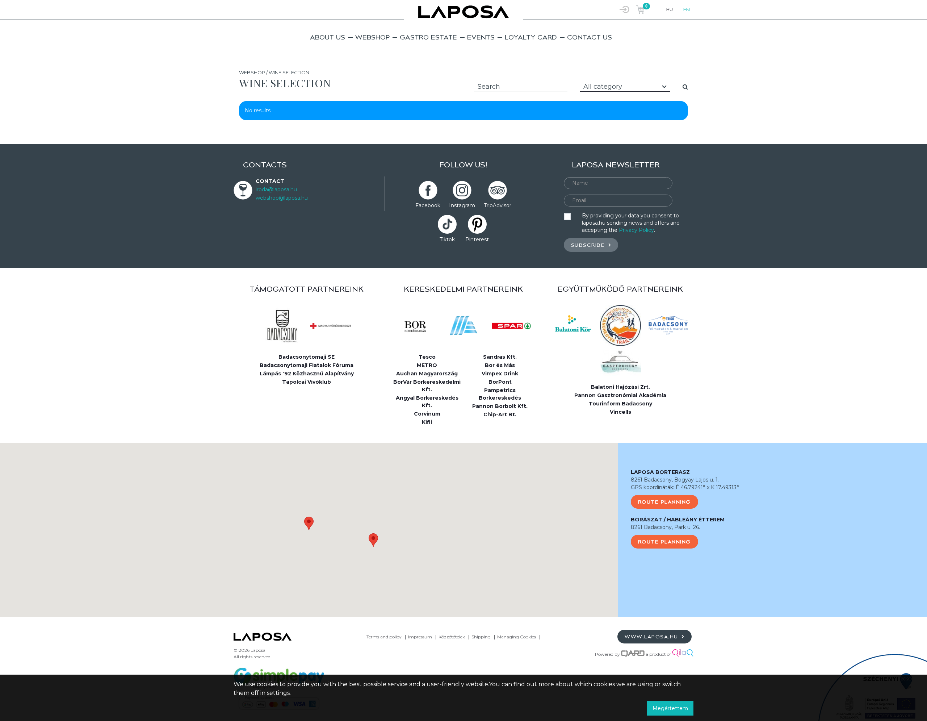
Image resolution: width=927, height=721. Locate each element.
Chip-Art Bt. (499, 414)
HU (669, 9)
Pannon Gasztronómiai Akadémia (620, 395)
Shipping (481, 636)
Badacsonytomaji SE (306, 357)
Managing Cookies (517, 636)
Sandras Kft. (500, 357)
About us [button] (327, 37)
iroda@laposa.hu (276, 189)
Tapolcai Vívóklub (306, 382)
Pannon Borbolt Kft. (500, 406)
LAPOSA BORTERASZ (660, 472)
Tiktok (447, 239)
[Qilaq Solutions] (682, 654)
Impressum (420, 636)
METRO (427, 365)
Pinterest (477, 239)
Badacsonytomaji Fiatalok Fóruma (306, 365)
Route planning (664, 501)
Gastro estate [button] (428, 37)
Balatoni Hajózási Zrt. (620, 387)
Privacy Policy (636, 230)
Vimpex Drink (500, 373)
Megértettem (670, 708)
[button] (309, 523)
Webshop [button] (372, 37)
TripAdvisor (497, 205)
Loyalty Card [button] (531, 37)
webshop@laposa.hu (282, 198)
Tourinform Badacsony (620, 403)
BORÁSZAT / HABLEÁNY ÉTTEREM (678, 519)
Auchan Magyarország (427, 373)
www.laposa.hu (652, 636)
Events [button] (481, 37)
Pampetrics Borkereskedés (500, 394)
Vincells (620, 412)
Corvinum (427, 413)
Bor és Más (500, 365)
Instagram (462, 205)
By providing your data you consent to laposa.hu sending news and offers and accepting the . (631, 222)
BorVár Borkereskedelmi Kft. (427, 386)
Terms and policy (384, 636)
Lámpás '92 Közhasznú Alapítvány (307, 373)
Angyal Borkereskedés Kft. (427, 402)
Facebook (427, 205)
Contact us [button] (589, 37)
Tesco (427, 357)
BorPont (500, 382)
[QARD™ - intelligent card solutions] (633, 654)
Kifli (427, 422)
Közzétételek (452, 636)
